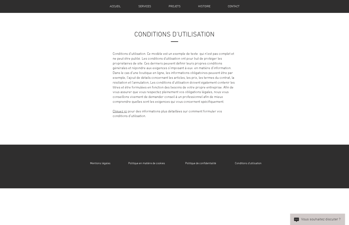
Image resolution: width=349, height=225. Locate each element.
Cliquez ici (120, 112)
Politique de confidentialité (200, 163)
